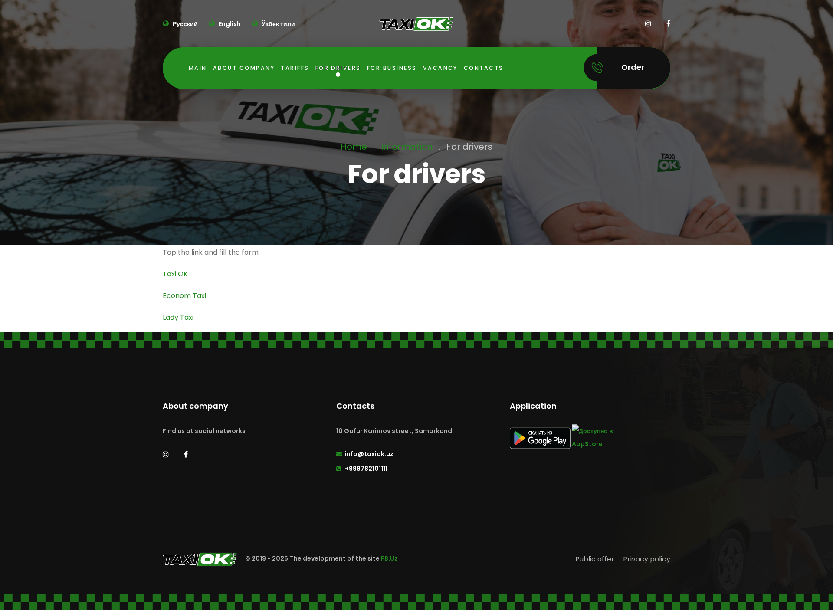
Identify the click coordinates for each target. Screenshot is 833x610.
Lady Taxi (178, 317)
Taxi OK (175, 274)
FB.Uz (389, 558)
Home (354, 146)
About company (244, 68)
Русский (184, 24)
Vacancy (440, 68)
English (229, 24)
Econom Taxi (184, 296)
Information (407, 146)
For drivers (338, 68)
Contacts (484, 68)
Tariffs (295, 68)
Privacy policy (646, 559)
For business (392, 68)
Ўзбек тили (277, 24)
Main (198, 68)
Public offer (594, 559)
